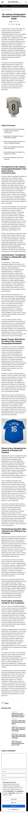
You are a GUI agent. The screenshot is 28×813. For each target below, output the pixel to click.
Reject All (13, 802)
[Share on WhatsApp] (16, 24)
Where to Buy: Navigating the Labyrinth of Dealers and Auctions (14, 147)
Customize (14, 799)
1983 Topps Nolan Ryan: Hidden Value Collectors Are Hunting (18, 729)
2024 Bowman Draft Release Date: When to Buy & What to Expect (18, 715)
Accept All (14, 806)
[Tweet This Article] (14, 24)
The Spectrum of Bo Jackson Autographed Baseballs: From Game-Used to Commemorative (14, 131)
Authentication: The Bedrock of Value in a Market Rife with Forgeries (13, 137)
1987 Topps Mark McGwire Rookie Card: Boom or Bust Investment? (18, 744)
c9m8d (11, 21)
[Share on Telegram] (19, 24)
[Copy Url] (9, 24)
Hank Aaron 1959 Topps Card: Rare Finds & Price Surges (18, 722)
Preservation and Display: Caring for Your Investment (14, 158)
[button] (26, 2)
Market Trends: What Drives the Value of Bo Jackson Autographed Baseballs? (14, 142)
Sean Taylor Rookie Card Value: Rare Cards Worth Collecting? (19, 736)
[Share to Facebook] (11, 24)
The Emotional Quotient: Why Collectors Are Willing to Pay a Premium (14, 153)
